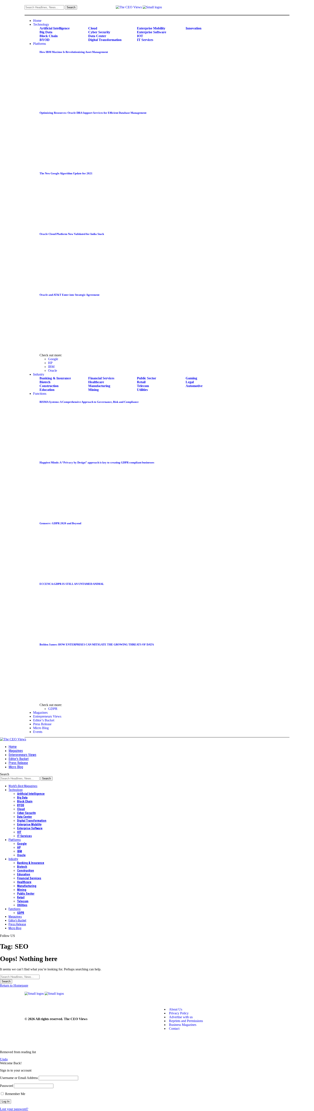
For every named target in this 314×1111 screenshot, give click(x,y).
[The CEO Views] (13, 739)
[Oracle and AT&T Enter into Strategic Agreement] (75, 347)
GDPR (52, 709)
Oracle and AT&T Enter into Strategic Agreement (69, 294)
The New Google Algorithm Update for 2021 (66, 173)
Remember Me (14, 1094)
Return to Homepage (14, 985)
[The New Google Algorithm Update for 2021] (75, 225)
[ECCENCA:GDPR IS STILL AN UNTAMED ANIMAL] (75, 636)
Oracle (52, 370)
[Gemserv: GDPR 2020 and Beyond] (75, 575)
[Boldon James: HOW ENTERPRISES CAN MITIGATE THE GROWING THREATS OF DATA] (75, 697)
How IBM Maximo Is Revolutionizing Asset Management (74, 52)
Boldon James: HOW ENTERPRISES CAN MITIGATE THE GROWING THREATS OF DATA (97, 644)
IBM (51, 366)
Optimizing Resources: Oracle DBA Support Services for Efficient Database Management (93, 112)
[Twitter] (283, 8)
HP (50, 363)
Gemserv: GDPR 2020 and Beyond (60, 523)
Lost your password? (14, 1109)
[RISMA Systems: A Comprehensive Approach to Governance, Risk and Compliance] (75, 454)
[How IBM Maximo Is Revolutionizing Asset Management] (75, 104)
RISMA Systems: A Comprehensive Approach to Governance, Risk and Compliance (89, 401)
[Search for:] (20, 976)
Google (53, 359)
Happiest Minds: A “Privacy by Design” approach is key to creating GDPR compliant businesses (97, 462)
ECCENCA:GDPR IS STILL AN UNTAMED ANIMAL (72, 583)
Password (6, 1086)
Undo (4, 1059)
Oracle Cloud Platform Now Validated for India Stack (72, 234)
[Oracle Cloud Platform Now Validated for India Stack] (75, 286)
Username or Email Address (19, 1078)
